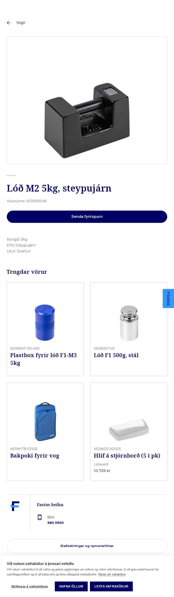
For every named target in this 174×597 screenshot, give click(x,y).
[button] (168, 298)
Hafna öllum (71, 586)
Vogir (21, 22)
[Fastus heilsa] (15, 516)
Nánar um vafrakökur (112, 574)
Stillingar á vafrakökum (29, 586)
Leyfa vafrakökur (111, 586)
